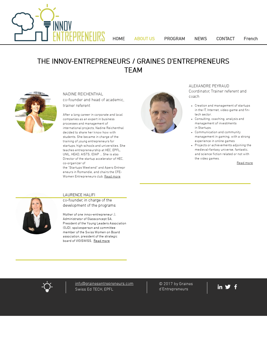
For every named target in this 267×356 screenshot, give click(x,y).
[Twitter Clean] (227, 287)
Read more (102, 241)
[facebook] (235, 287)
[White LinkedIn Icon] (220, 287)
